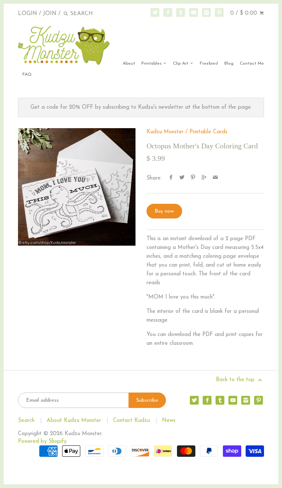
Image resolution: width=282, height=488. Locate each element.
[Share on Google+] (203, 178)
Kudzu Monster (165, 132)
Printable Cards (208, 132)
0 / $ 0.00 (244, 13)
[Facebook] (167, 12)
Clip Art (181, 63)
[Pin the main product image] (192, 178)
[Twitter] (155, 12)
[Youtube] (193, 12)
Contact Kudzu (131, 420)
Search (26, 420)
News (169, 420)
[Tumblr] (180, 12)
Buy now (164, 211)
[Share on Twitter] (181, 178)
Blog (229, 63)
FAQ (27, 74)
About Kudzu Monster (74, 420)
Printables (152, 63)
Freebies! (209, 63)
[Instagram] (206, 12)
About (129, 63)
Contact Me (252, 63)
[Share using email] (215, 178)
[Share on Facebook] (170, 178)
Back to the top (236, 380)
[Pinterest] (219, 12)
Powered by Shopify (42, 441)
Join (50, 14)
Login (27, 14)
